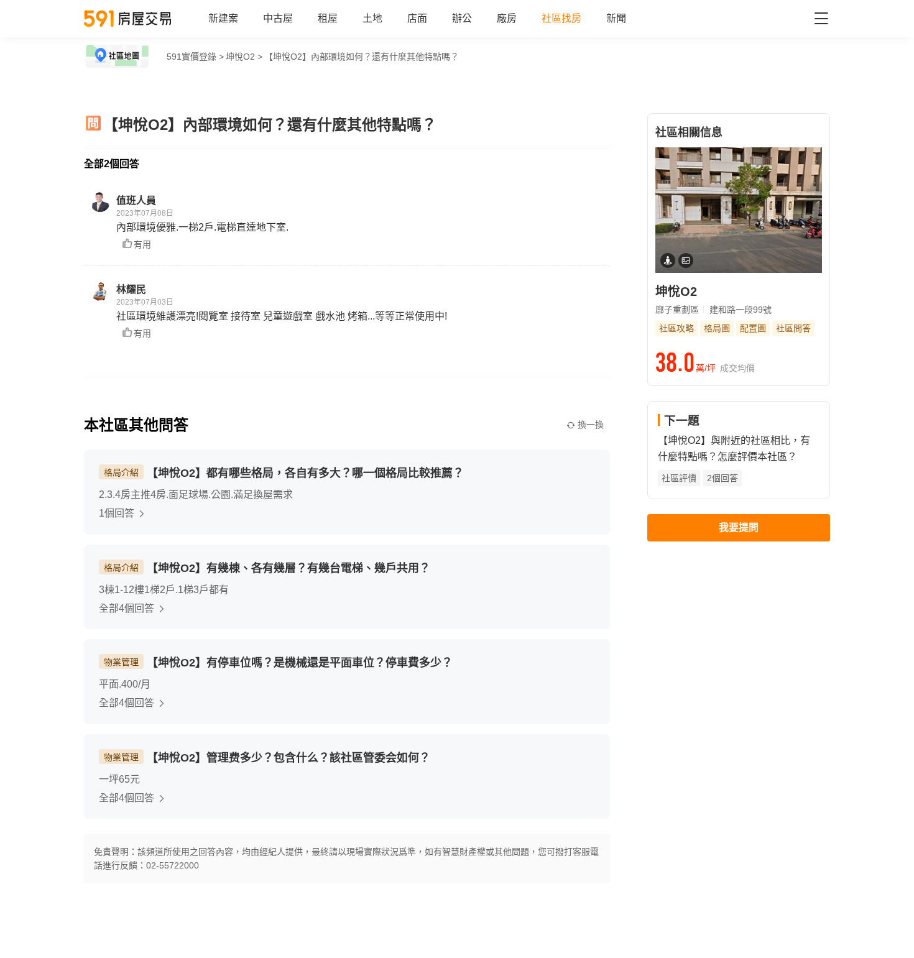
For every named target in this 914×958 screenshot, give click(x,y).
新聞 (616, 18)
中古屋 (278, 18)
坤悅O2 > (244, 57)
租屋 (328, 18)
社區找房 (561, 18)
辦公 (462, 18)
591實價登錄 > (195, 57)
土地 (372, 18)
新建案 (223, 18)
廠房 (507, 18)
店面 (417, 18)
